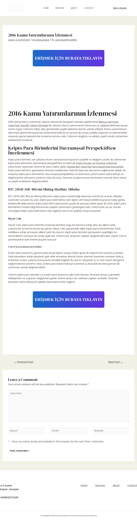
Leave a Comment (19, 40)
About (74, 8)
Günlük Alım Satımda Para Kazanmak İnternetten (95, 166)
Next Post (115, 362)
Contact (89, 8)
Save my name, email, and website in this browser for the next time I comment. (58, 441)
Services (59, 8)
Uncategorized (40, 40)
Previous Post (23, 362)
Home (46, 8)
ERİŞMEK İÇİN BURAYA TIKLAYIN (68, 58)
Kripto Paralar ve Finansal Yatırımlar (96, 163)
